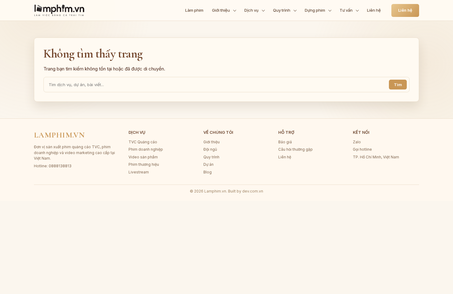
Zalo (357, 142)
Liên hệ (374, 10)
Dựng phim (315, 10)
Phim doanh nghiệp (146, 149)
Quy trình (281, 10)
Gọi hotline (362, 149)
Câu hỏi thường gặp (295, 149)
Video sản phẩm (143, 157)
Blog (207, 172)
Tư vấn (346, 10)
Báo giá (285, 142)
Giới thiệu (221, 10)
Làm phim (194, 10)
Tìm (398, 84)
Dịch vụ (251, 10)
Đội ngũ (210, 149)
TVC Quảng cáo (143, 142)
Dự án (208, 164)
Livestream (139, 172)
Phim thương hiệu (144, 164)
